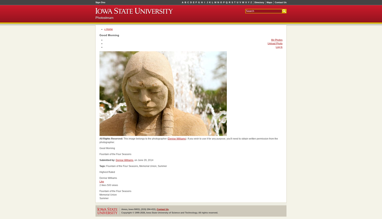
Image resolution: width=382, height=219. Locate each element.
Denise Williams (177, 138)
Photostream (104, 17)
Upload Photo (275, 43)
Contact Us (280, 2)
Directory (259, 2)
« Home (108, 29)
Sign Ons (100, 2)
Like (101, 181)
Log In (279, 47)
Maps (269, 2)
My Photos (277, 40)
